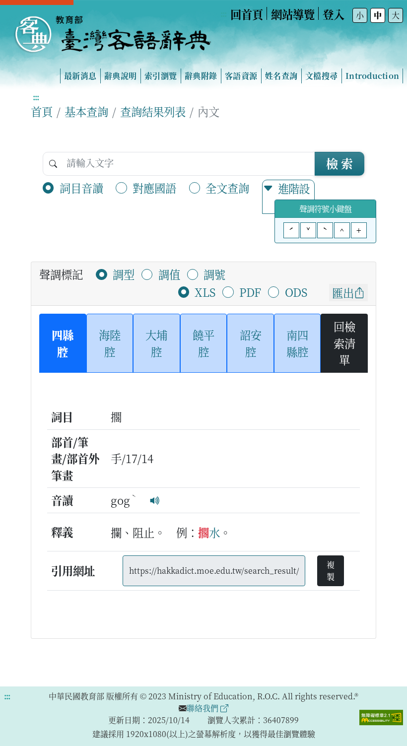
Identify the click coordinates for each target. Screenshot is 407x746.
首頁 (42, 111)
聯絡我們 (203, 708)
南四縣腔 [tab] (297, 343)
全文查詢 (227, 188)
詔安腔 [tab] (251, 343)
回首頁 (246, 13)
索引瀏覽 (160, 75)
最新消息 (80, 75)
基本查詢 (86, 111)
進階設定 (293, 196)
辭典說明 (120, 75)
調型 (124, 274)
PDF (250, 292)
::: (223, 13)
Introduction (372, 75)
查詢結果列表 (153, 111)
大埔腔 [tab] (156, 343)
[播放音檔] (154, 500)
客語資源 (241, 75)
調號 (214, 274)
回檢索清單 (344, 342)
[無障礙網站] (381, 716)
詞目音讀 (81, 188)
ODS (296, 292)
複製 (331, 570)
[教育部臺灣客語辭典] (112, 30)
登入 (333, 13)
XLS (205, 292)
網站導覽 (293, 13)
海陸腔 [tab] (110, 343)
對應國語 (154, 188)
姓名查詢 (281, 75)
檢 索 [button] (339, 163)
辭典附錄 (201, 75)
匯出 (343, 292)
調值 (169, 274)
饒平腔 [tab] (203, 343)
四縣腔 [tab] (62, 343)
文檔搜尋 (321, 75)
